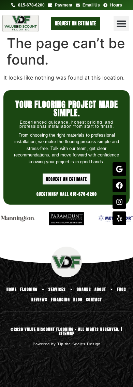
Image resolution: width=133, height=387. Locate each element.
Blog (78, 299)
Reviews (39, 299)
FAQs (121, 289)
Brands (84, 289)
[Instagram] (119, 202)
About (100, 289)
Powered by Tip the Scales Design (67, 344)
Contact (94, 299)
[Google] (119, 169)
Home (11, 289)
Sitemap (67, 333)
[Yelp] (119, 218)
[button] (121, 23)
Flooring (29, 289)
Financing (60, 299)
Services (57, 289)
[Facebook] (119, 185)
